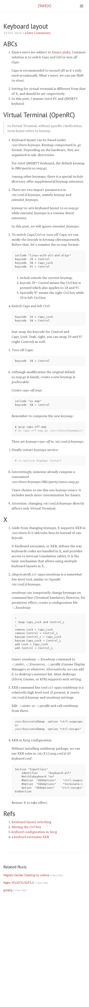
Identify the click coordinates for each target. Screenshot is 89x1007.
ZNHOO (44, 6)
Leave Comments (38, 33)
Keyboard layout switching (31, 822)
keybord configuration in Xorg (34, 832)
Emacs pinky (61, 52)
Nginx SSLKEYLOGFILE (25, 882)
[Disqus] (44, 954)
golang (14, 890)
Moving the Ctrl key (26, 827)
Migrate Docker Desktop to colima (33, 875)
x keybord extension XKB (30, 837)
